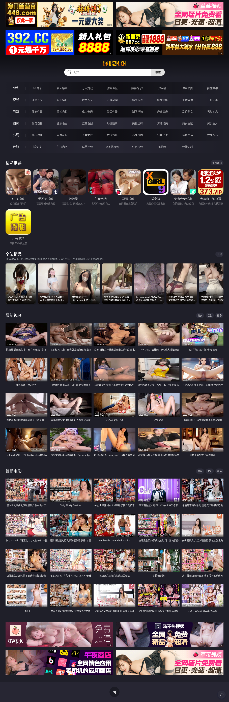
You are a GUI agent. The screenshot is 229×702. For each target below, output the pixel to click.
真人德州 (62, 88)
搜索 (158, 72)
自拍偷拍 (62, 100)
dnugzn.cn (114, 63)
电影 (16, 111)
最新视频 (14, 315)
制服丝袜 (137, 111)
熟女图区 (187, 123)
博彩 (16, 88)
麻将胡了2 (137, 88)
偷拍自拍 (62, 111)
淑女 (209, 471)
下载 (219, 254)
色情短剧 (187, 147)
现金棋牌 (187, 88)
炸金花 (162, 88)
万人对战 (87, 88)
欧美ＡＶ (87, 100)
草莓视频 (87, 147)
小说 (16, 135)
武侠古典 (112, 135)
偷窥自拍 (37, 123)
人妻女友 (87, 135)
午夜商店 (62, 147)
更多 (219, 315)
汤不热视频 (112, 147)
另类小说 (162, 135)
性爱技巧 (212, 135)
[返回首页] (222, 695)
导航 (16, 146)
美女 (200, 315)
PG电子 (37, 88)
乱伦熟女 (187, 111)
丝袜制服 (162, 100)
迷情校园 (137, 135)
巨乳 (209, 315)
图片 (16, 123)
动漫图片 (112, 123)
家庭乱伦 (62, 135)
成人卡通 (87, 111)
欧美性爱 (112, 111)
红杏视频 (137, 147)
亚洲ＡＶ (37, 100)
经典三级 (162, 111)
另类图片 (212, 123)
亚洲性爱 (37, 111)
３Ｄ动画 (112, 100)
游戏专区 (112, 88)
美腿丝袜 (137, 123)
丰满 (200, 471)
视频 (16, 100)
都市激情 (37, 135)
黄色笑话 (187, 135)
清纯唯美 (162, 123)
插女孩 (37, 147)
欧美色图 (87, 123)
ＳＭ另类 (212, 100)
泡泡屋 (162, 147)
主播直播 (187, 100)
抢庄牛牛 (212, 88)
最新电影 (14, 471)
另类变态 (212, 111)
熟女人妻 (137, 100)
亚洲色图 (62, 123)
